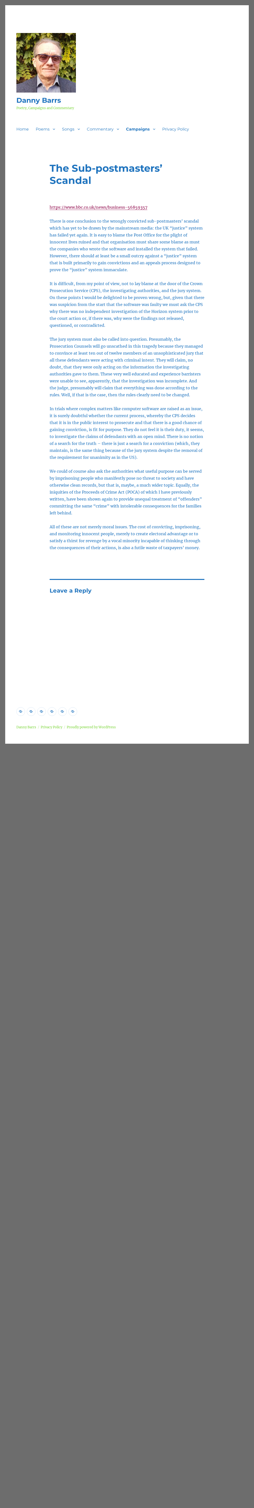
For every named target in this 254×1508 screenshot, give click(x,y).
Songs (68, 129)
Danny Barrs (38, 100)
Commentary (100, 129)
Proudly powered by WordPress (91, 727)
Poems (43, 129)
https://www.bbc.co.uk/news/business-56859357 (98, 207)
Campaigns (138, 129)
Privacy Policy (175, 129)
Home (22, 129)
